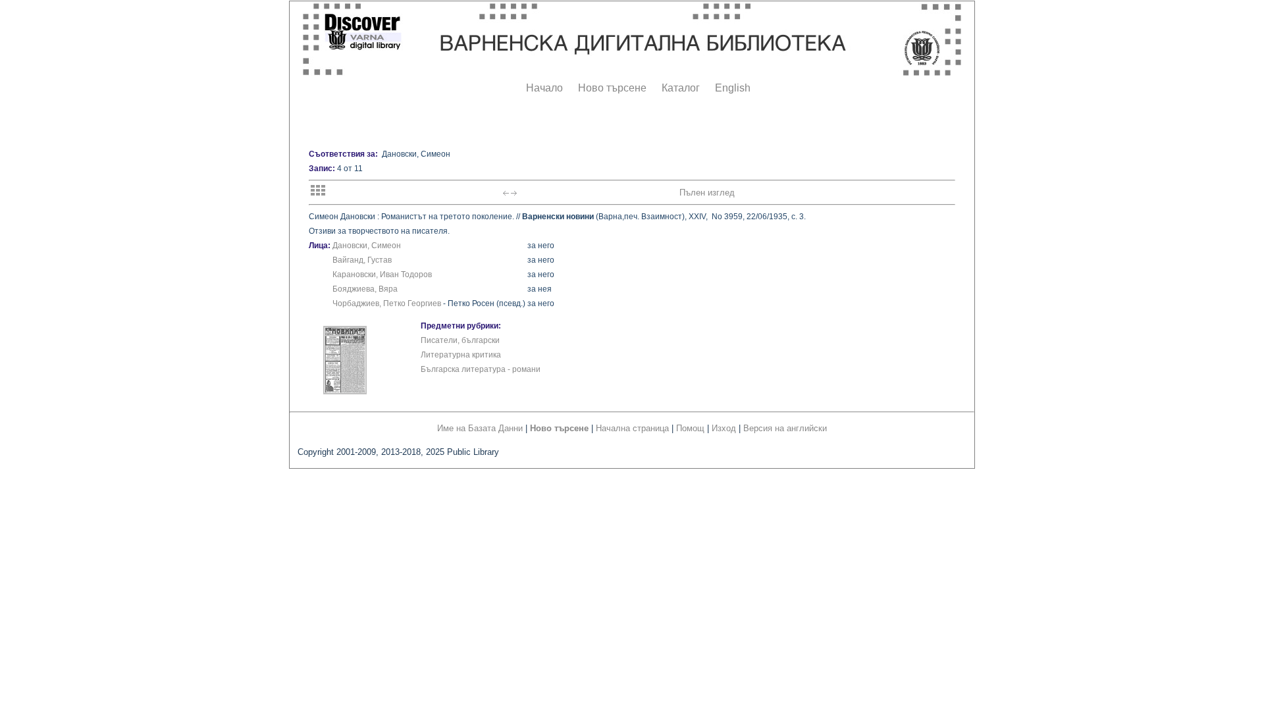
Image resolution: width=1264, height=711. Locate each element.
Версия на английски (785, 428)
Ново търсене (612, 87)
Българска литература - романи (480, 369)
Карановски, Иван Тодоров (382, 274)
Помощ (690, 428)
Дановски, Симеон (366, 245)
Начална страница (632, 428)
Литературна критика (461, 354)
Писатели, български (460, 340)
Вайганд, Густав (362, 260)
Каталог (681, 87)
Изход (724, 428)
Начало (544, 87)
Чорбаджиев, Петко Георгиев (386, 303)
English (732, 87)
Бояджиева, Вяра (365, 289)
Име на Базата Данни (480, 428)
